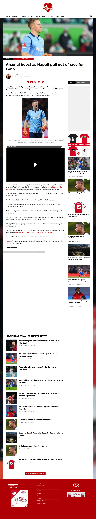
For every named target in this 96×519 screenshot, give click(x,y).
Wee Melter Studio (12, 487)
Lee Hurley (23, 448)
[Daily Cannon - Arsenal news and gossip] (48, 7)
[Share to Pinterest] (43, 82)
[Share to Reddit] (39, 82)
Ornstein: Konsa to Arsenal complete (35, 420)
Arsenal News (16, 16)
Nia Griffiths (16, 75)
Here (7, 241)
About (44, 16)
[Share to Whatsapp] (35, 82)
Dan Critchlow (23, 345)
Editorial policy (59, 16)
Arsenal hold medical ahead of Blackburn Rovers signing (77, 172)
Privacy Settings (41, 503)
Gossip (24, 16)
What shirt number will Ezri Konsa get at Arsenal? (41, 459)
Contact (50, 16)
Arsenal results (11, 485)
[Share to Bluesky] (31, 82)
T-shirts (37, 16)
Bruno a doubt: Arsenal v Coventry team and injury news (79, 258)
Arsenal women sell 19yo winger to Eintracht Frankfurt (79, 301)
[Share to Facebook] (27, 82)
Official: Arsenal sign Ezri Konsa (33, 446)
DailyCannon (23, 398)
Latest (8, 16)
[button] (91, 16)
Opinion (30, 16)
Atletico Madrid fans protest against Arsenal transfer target (77, 280)
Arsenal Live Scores (13, 484)
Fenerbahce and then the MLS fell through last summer (34, 232)
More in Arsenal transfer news (26, 336)
